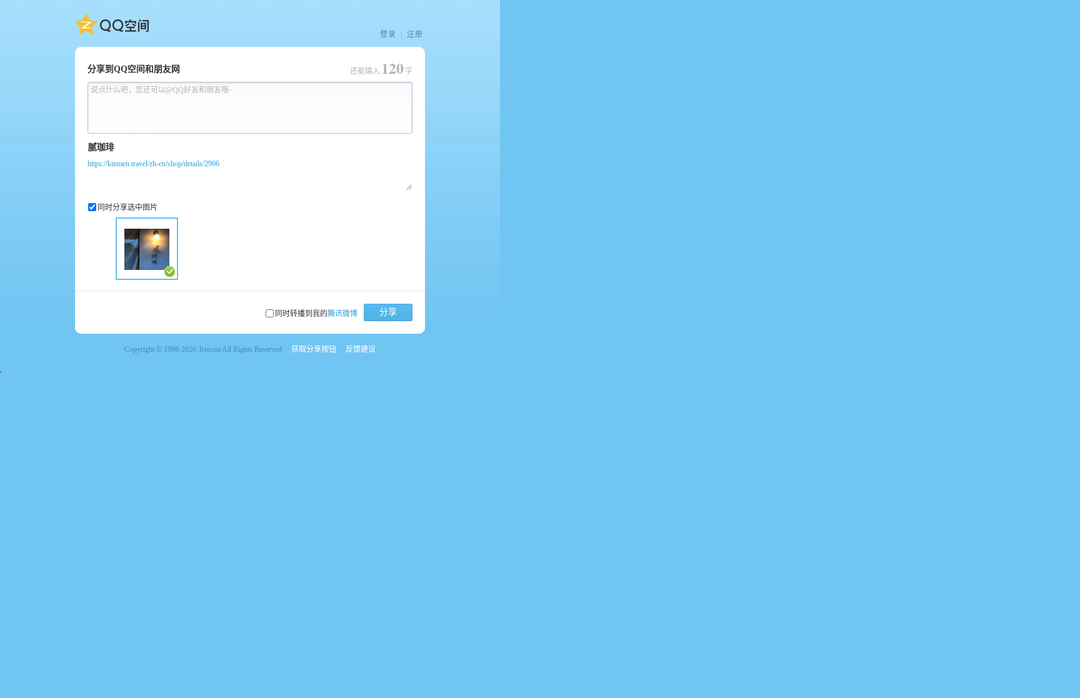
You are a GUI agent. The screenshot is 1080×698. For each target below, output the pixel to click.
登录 (388, 34)
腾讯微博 (343, 313)
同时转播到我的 (316, 313)
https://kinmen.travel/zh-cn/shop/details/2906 (153, 163)
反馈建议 (361, 349)
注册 (415, 34)
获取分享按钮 (313, 349)
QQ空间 (112, 24)
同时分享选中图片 (128, 207)
